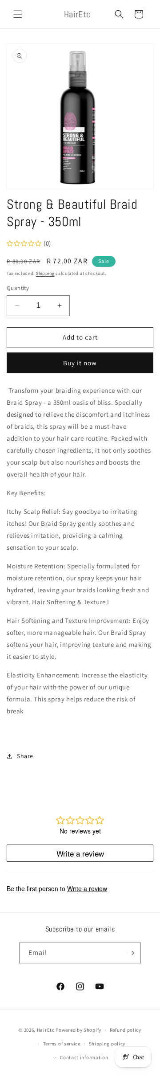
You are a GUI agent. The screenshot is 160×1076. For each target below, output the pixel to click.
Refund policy (125, 1030)
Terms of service (61, 1044)
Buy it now (80, 363)
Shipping (45, 273)
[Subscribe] (130, 953)
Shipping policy (107, 1044)
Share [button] (25, 756)
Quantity (18, 288)
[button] (18, 14)
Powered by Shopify (78, 1030)
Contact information (84, 1057)
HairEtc (46, 1030)
